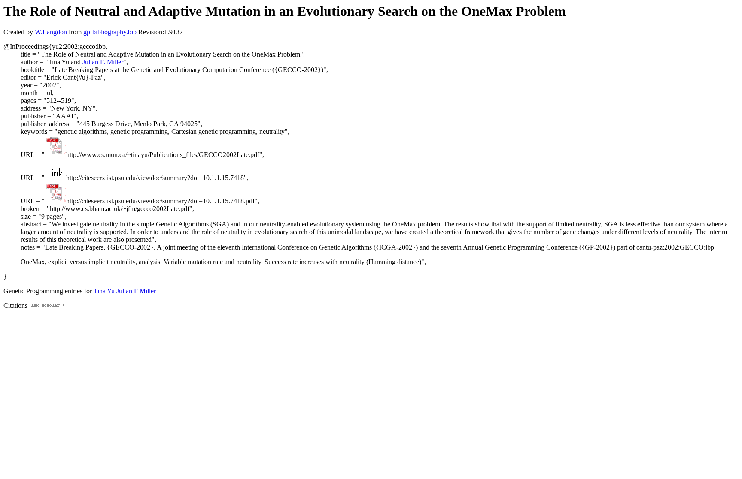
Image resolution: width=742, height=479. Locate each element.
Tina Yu (104, 291)
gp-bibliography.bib (110, 32)
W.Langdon (51, 32)
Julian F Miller (136, 291)
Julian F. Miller (102, 62)
